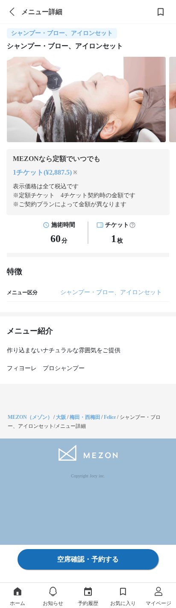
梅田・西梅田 (85, 417)
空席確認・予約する (88, 559)
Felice (110, 417)
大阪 (61, 417)
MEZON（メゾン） (30, 417)
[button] (132, 225)
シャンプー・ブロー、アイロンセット (111, 292)
